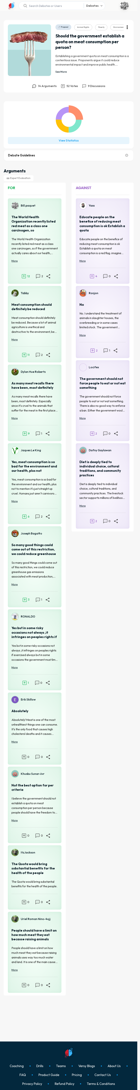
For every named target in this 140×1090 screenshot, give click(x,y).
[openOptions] (127, 27)
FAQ (23, 1075)
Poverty (101, 27)
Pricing (77, 1075)
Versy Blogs (86, 1066)
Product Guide (48, 1075)
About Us (114, 1066)
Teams (61, 1066)
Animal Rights (83, 27)
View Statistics (69, 140)
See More (61, 71)
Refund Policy (64, 1083)
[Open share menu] (48, 276)
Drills (39, 1066)
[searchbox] (50, 6)
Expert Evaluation (20, 178)
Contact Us (102, 1075)
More (14, 261)
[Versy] (11, 5)
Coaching (17, 1066)
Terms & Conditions (101, 1083)
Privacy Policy (32, 1083)
